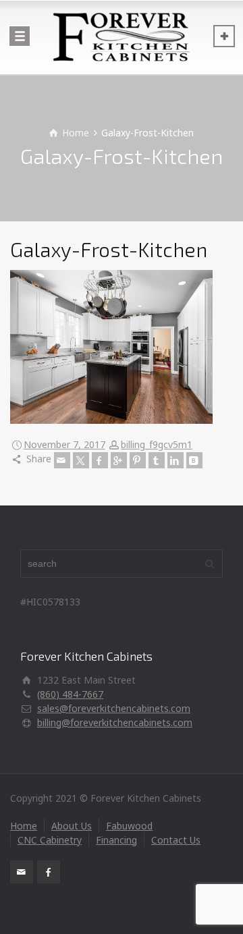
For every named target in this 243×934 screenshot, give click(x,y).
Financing (116, 839)
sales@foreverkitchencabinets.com (113, 708)
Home (23, 825)
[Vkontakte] (194, 460)
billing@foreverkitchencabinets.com (114, 722)
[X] (81, 460)
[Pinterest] (138, 460)
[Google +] (119, 460)
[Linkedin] (175, 460)
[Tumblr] (156, 460)
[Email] (62, 460)
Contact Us (175, 839)
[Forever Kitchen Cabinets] (121, 37)
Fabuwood (129, 825)
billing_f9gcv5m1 (156, 444)
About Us (71, 825)
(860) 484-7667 (70, 694)
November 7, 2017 (64, 444)
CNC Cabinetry (50, 839)
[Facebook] (100, 460)
